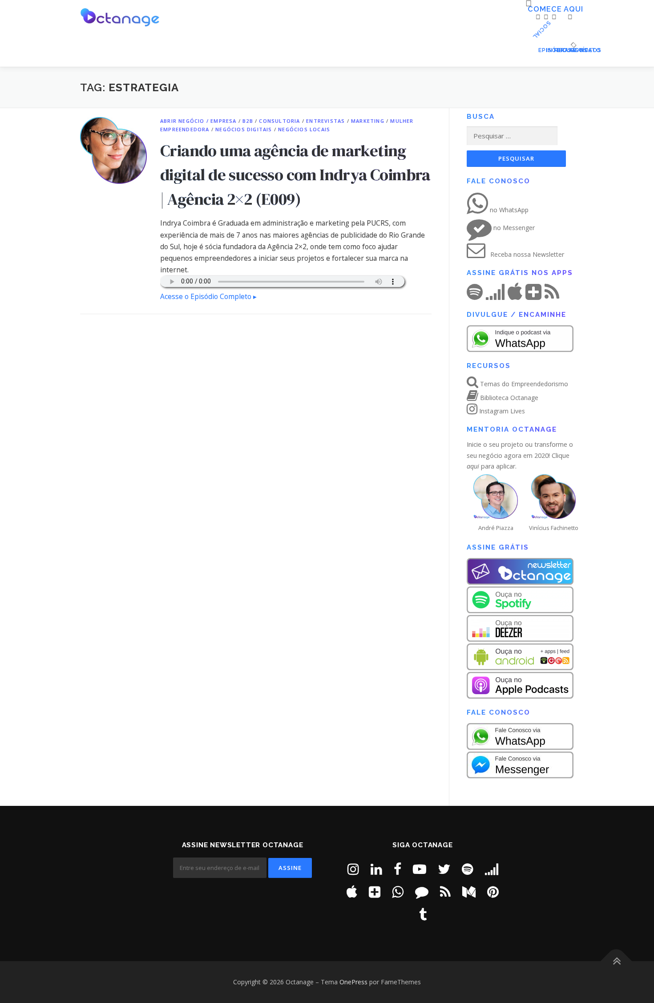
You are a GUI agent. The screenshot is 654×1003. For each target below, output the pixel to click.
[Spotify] (467, 869)
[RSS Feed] (445, 891)
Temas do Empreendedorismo (523, 384)
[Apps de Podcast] (374, 891)
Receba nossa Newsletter (526, 254)
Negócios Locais (304, 129)
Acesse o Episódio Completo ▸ (208, 296)
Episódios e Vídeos (540, 50)
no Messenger (513, 227)
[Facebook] (397, 869)
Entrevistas (325, 120)
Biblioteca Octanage (508, 397)
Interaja (548, 50)
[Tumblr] (423, 914)
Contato (572, 50)
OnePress (353, 982)
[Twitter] (444, 869)
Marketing (367, 120)
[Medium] (469, 891)
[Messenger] (421, 891)
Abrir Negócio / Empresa (198, 120)
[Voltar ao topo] (616, 961)
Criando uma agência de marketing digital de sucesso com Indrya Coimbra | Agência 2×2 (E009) (295, 174)
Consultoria (279, 120)
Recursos (556, 50)
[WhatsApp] (398, 891)
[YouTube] (419, 869)
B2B (247, 120)
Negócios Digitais (243, 129)
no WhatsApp (508, 210)
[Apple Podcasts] (352, 891)
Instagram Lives (501, 411)
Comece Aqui (531, 9)
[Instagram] (353, 869)
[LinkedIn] (376, 869)
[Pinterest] (493, 891)
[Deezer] (491, 869)
